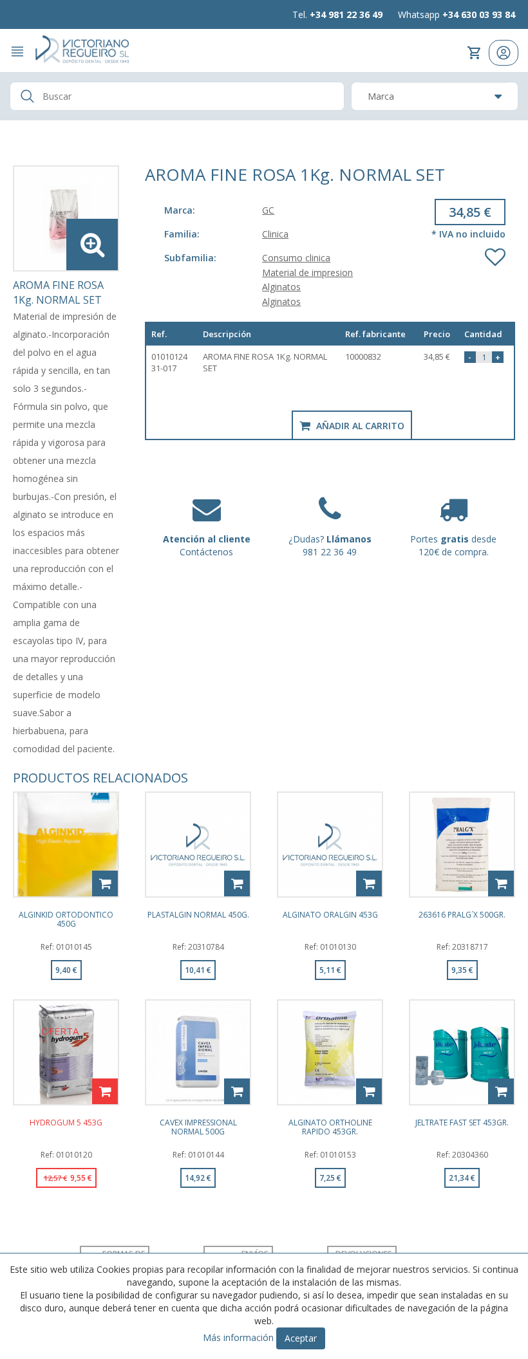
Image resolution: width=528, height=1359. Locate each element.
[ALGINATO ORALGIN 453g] (330, 844)
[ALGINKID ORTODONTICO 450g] (66, 844)
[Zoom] (66, 218)
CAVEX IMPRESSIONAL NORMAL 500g (198, 1126)
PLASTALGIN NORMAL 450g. (198, 915)
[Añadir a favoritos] (495, 254)
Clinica (275, 234)
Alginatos (281, 287)
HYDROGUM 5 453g (66, 1123)
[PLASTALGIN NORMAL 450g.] (198, 844)
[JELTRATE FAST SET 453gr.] (462, 1052)
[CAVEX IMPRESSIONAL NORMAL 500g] (198, 1052)
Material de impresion (307, 272)
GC (268, 210)
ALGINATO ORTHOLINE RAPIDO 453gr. (330, 1126)
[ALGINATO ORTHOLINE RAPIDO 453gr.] (330, 1052)
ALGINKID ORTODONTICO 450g (66, 919)
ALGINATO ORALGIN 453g (330, 915)
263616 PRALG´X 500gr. (462, 915)
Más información (238, 1337)
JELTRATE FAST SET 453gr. (462, 1123)
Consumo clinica (296, 258)
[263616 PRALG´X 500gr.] (462, 844)
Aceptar (301, 1338)
